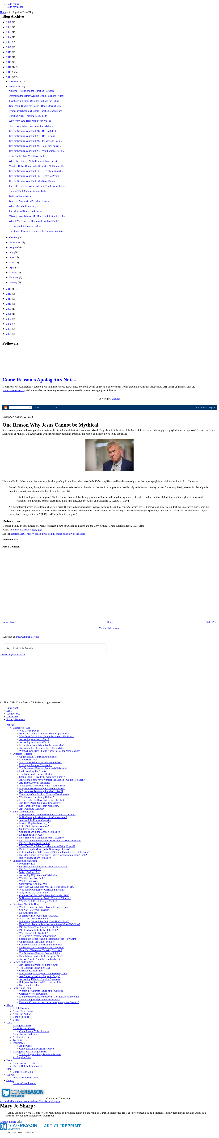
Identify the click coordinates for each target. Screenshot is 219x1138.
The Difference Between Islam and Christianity (43, 768)
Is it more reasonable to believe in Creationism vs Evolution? (49, 996)
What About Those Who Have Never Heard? (42, 785)
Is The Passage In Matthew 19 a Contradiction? (43, 817)
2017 (9, 62)
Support (10, 1074)
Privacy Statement (15, 719)
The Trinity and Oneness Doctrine (36, 774)
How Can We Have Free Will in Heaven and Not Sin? (46, 886)
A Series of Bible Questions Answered (38, 915)
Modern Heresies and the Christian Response (31, 90)
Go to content (13, 4)
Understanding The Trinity (32, 771)
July (11, 252)
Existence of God (21, 727)
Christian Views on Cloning (33, 993)
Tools (9, 1022)
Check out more (8, 1121)
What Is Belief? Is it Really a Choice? (38, 901)
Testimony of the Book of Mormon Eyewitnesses (44, 794)
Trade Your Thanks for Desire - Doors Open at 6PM (35, 106)
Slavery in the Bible (29, 985)
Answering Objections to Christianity (38, 875)
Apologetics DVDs (22, 1037)
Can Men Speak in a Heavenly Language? (40, 944)
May (12, 262)
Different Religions (22, 753)
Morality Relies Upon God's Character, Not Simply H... (37, 166)
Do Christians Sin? (28, 912)
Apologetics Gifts (22, 1057)
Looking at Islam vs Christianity (35, 765)
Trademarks (12, 716)
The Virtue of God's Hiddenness (25, 211)
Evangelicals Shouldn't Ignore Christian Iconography (35, 111)
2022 (9, 37)
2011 (9, 298)
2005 (9, 328)
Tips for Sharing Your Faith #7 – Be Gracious (32, 136)
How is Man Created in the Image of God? (41, 956)
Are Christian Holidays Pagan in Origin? (39, 976)
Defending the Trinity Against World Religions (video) (36, 95)
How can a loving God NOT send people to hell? (44, 733)
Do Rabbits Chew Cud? (31, 834)
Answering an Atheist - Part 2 (34, 742)
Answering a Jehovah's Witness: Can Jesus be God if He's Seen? (52, 779)
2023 (9, 32)
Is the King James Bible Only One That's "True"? (44, 921)
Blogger (116, 398)
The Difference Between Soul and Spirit (39, 953)
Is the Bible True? (28, 759)
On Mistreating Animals (31, 829)
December (14, 81)
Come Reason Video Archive (34, 1031)
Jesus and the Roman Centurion (35, 820)
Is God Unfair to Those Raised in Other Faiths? (43, 800)
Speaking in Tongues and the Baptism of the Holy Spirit (47, 938)
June (12, 257)
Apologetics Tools (22, 1025)
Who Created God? (29, 730)
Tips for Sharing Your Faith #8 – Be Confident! (33, 131)
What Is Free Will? (28, 881)
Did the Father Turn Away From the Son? (40, 927)
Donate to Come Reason (25, 1077)
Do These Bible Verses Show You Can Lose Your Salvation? (50, 840)
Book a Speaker (21, 1016)
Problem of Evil (27, 863)
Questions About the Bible (26, 904)
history (30, 533)
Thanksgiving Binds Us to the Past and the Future (34, 101)
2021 (9, 42)
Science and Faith (22, 988)
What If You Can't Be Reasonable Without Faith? (34, 221)
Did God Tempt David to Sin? (34, 843)
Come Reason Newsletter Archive (36, 1048)
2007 (9, 319)
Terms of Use (13, 713)
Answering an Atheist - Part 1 (34, 739)
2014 (9, 77)
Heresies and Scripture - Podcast (25, 226)
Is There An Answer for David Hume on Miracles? (45, 898)
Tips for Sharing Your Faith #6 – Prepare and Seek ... (35, 141)
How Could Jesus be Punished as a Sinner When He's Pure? (49, 924)
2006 (9, 323)
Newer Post (8, 622)
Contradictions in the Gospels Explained (39, 831)
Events (9, 1060)
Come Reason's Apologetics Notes (39, 380)
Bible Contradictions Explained (35, 857)
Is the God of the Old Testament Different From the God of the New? (54, 852)
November (15, 86)
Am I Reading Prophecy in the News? (38, 964)
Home (3, 12)
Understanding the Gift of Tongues (37, 941)
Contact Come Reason (24, 1083)
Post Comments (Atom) (28, 636)
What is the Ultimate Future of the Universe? (41, 990)
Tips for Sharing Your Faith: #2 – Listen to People (34, 176)
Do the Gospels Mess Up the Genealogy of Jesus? (44, 849)
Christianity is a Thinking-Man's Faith (28, 116)
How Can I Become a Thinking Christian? (40, 950)
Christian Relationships (31, 970)
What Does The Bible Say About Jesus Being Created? (47, 846)
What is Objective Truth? (32, 878)
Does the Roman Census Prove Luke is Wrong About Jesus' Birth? (53, 855)
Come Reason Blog (23, 1071)
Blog (8, 1068)
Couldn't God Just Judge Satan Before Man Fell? (44, 895)
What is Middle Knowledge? (23, 206)
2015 (9, 72)
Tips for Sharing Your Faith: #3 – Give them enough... (36, 171)
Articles (10, 724)
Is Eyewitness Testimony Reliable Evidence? (42, 788)
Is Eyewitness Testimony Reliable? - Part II (41, 791)
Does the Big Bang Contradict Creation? (39, 999)
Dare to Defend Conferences (27, 1066)
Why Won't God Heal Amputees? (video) (30, 120)
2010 (9, 303)
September (15, 242)
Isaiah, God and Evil (29, 872)
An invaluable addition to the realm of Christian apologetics (30, 1101)
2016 (9, 67)
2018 (9, 57)
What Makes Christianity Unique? (36, 797)
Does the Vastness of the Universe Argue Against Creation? (49, 1002)
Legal (9, 710)
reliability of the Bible (74, 533)
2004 (9, 333)
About (9, 1005)
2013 (9, 288)
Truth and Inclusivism (20, 196)
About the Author (22, 1014)
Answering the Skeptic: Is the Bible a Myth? (41, 748)
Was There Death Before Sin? (34, 918)
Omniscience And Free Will (33, 883)
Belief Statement (21, 1008)
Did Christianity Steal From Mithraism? (39, 805)
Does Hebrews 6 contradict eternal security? (41, 837)
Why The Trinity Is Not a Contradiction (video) (33, 161)
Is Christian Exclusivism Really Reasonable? (41, 745)
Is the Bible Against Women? (34, 826)
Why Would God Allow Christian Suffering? (42, 889)
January (13, 282)
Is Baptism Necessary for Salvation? (37, 936)
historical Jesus (17, 533)
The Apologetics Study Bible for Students (40, 1054)
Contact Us (12, 707)
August (13, 247)
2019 (9, 52)
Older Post (211, 622)
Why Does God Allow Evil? (33, 892)
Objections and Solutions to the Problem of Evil (43, 866)
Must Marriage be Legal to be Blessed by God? (43, 973)
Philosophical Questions (25, 860)
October (13, 237)
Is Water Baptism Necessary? (34, 823)
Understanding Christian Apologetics (38, 756)
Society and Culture (23, 962)
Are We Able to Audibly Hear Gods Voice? (41, 959)
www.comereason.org (14, 390)
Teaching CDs (20, 1040)
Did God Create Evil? (30, 869)
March (13, 272)
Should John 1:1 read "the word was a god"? (42, 777)
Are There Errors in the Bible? (34, 782)
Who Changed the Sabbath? (33, 933)
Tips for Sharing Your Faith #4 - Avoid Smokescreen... (36, 151)
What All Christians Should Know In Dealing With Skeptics (49, 751)
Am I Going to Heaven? (31, 808)
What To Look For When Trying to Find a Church (44, 907)
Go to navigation (14, 6)
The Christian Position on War (34, 967)
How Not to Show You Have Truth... (27, 156)
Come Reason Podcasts (25, 1034)
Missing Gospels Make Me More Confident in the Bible (37, 216)
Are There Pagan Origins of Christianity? (40, 803)
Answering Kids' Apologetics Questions (39, 979)
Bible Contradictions (23, 811)
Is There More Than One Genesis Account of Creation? (47, 814)
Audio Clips (25, 1045)
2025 (9, 27)
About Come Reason (23, 1011)
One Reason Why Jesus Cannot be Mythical (31, 126)
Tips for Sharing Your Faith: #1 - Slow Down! (32, 181)
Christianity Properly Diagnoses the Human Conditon (36, 231)
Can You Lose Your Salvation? (34, 910)
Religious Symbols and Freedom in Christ (40, 982)
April (12, 267)
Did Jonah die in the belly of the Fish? (38, 930)
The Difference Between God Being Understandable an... (38, 186)
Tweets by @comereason (12, 654)
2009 (9, 308)
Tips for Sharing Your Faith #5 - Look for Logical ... (35, 146)
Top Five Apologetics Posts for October (29, 201)
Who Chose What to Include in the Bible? (40, 762)
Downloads (19, 1042)
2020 (9, 47)
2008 (9, 313)
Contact (10, 1080)
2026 (9, 22)
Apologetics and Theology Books (30, 1051)
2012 (9, 293)
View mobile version (109, 628)
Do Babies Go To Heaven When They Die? (41, 947)
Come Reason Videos (24, 1028)
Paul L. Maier (55, 533)
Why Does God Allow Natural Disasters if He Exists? (46, 736)
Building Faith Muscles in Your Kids (27, 191)
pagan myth (41, 533)
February (14, 277)
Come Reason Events (24, 1063)
